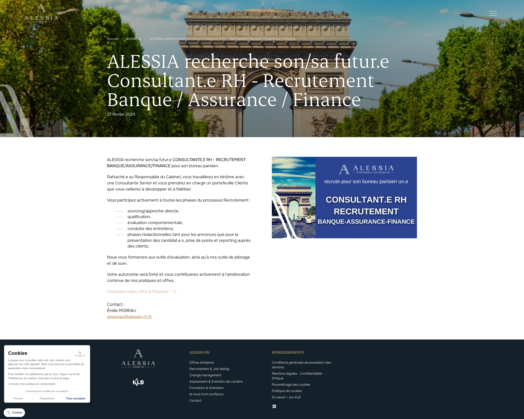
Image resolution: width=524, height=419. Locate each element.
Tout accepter (75, 398)
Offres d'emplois (201, 362)
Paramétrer (47, 398)
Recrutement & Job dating (209, 369)
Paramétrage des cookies (291, 384)
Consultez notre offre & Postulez (138, 291)
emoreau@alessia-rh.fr (129, 316)
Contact (195, 400)
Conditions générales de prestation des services (301, 364)
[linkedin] (274, 407)
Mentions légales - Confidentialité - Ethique (298, 375)
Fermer (18, 398)
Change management (205, 375)
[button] (14, 412)
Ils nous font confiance (206, 394)
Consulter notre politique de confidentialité (31, 384)
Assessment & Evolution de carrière (216, 381)
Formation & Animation (206, 388)
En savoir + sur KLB (286, 397)
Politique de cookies (287, 391)
